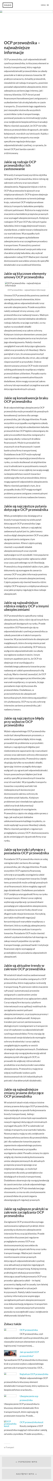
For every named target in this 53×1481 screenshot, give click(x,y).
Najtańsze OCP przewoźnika (34, 1374)
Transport (10, 1447)
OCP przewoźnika (29, 1330)
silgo (7, 5)
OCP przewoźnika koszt (31, 1422)
